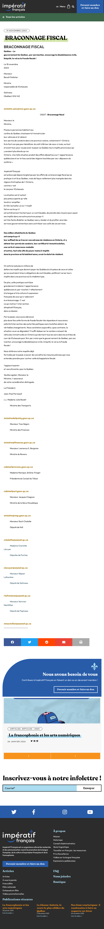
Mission (56, 836)
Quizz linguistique (61, 847)
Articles (15, 729)
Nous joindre (62, 876)
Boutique (59, 882)
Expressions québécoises (64, 861)
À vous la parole (10, 880)
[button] (60, 6)
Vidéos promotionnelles (13, 894)
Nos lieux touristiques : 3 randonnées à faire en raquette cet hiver (85, 908)
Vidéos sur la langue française (66, 857)
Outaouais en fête (11, 890)
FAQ (56, 871)
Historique (58, 840)
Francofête (8, 883)
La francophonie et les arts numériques (44, 735)
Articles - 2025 (31, 729)
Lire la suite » (8, 913)
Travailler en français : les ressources (69, 850)
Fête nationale (9, 887)
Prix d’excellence (61, 854)
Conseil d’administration (64, 843)
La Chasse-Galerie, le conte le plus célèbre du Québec (50, 908)
